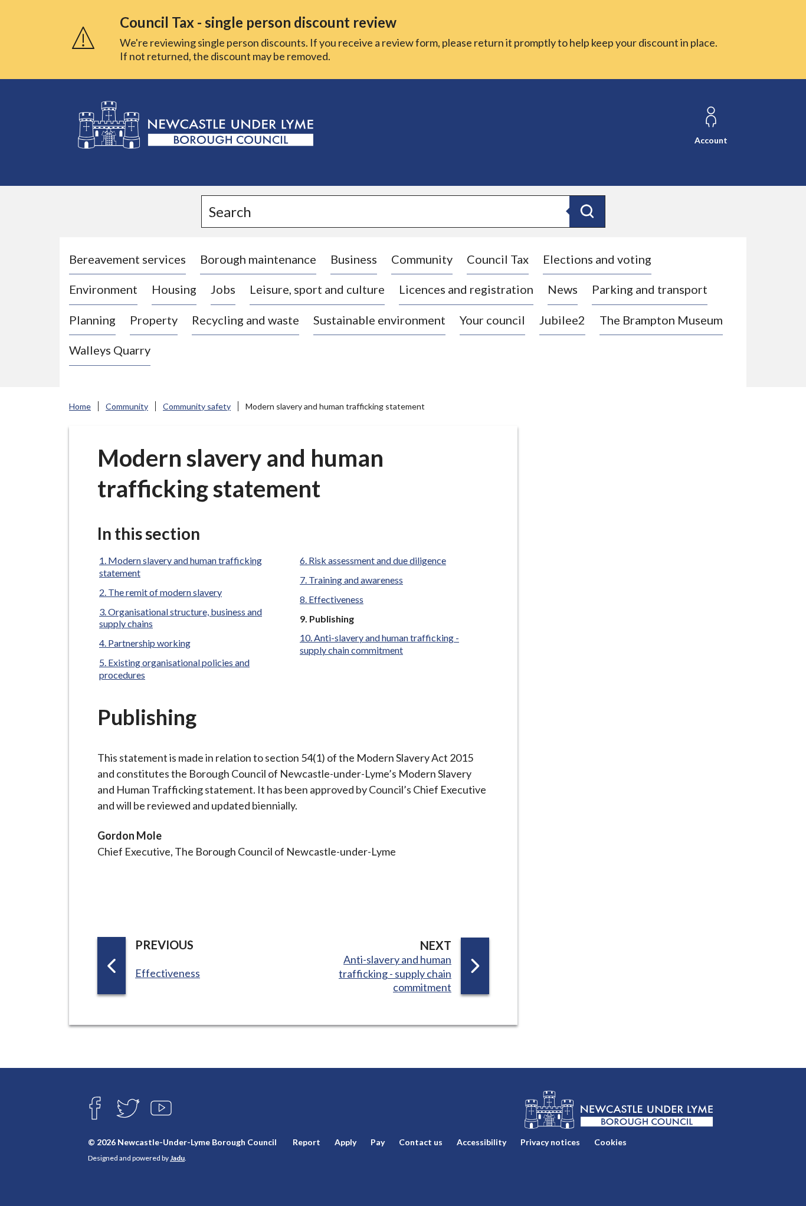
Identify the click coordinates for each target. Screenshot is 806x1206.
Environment (103, 289)
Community (422, 259)
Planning (92, 320)
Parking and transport (649, 289)
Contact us (421, 1142)
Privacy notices (550, 1142)
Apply (345, 1142)
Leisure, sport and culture (317, 289)
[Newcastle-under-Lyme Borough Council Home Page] (194, 125)
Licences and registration (466, 289)
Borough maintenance (258, 259)
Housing (174, 289)
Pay (378, 1142)
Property (154, 320)
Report (306, 1142)
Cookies (610, 1142)
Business (353, 259)
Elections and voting (597, 259)
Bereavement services (127, 259)
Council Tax (498, 259)
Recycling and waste (245, 320)
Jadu (177, 1157)
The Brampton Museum (661, 320)
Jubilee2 (562, 320)
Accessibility (481, 1142)
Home (80, 406)
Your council (492, 320)
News (563, 289)
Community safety (197, 406)
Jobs (223, 289)
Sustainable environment (379, 320)
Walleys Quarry (109, 350)
